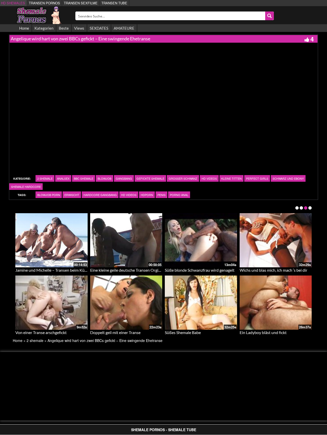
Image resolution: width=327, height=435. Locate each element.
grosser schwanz (183, 178)
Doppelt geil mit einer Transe (115, 332)
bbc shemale (83, 178)
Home (24, 28)
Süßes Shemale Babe (183, 332)
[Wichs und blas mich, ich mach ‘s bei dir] (276, 240)
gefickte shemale (150, 178)
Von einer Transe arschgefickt (41, 332)
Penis (161, 195)
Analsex (63, 178)
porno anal (179, 195)
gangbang (124, 178)
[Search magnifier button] (269, 16)
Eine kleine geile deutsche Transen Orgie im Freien (134, 270)
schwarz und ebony (288, 178)
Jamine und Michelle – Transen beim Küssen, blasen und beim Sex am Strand (81, 270)
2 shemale (45, 178)
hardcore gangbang (100, 195)
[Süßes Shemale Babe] (201, 303)
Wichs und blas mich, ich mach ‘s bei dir (273, 270)
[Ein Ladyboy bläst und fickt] (276, 303)
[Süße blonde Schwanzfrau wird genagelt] (201, 240)
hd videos (209, 178)
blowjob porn (48, 195)
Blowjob (104, 178)
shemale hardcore (26, 187)
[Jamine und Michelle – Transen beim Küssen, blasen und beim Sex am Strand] (51, 240)
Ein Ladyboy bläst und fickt (263, 332)
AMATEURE (124, 28)
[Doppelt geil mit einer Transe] (126, 303)
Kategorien (43, 28)
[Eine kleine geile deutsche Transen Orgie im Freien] (126, 240)
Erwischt (71, 195)
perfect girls (257, 178)
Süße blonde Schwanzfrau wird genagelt (200, 270)
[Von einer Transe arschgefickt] (51, 303)
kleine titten (231, 178)
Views (79, 28)
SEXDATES (99, 28)
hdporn (147, 195)
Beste (64, 28)
